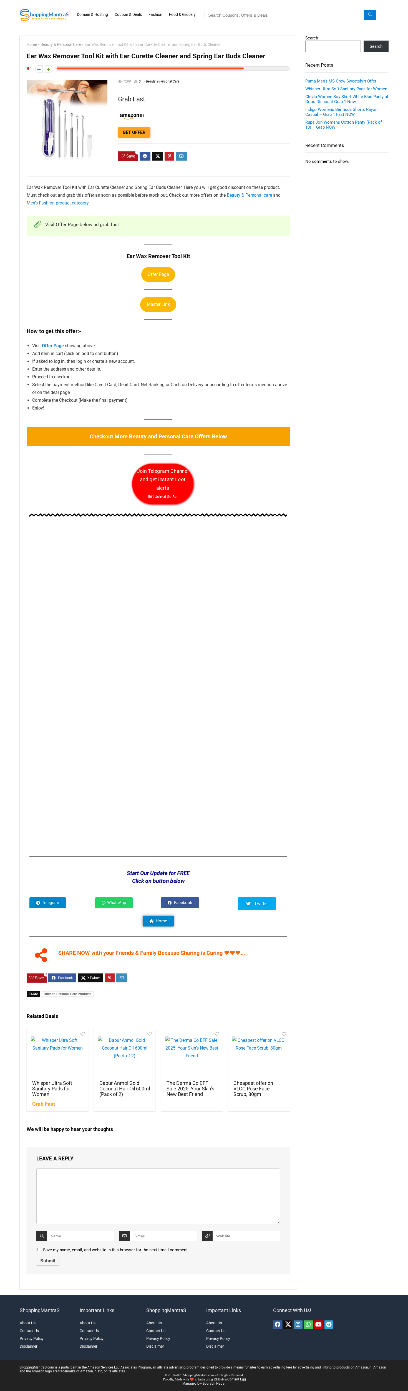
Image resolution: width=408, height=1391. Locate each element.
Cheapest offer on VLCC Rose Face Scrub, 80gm (253, 1088)
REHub (219, 1379)
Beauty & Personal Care (61, 44)
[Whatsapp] (308, 1324)
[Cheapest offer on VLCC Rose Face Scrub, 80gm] (258, 1054)
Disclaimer (28, 1346)
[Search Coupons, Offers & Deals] (370, 15)
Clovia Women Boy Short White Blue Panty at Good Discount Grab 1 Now (346, 99)
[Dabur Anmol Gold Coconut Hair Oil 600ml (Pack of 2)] (124, 1054)
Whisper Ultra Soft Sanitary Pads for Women (52, 1088)
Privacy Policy (32, 1338)
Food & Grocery (182, 14)
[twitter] (287, 1324)
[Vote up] (48, 69)
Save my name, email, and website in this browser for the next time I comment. (116, 1249)
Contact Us (29, 1330)
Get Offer (134, 132)
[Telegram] (328, 1324)
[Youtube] (318, 1324)
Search (311, 38)
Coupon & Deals (128, 14)
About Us (28, 1323)
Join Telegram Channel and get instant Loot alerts (163, 483)
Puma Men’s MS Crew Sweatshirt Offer (340, 81)
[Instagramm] (298, 1324)
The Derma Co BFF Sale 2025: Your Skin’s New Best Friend (190, 1088)
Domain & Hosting (92, 14)
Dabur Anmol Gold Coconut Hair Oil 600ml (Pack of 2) (124, 1088)
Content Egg (236, 1379)
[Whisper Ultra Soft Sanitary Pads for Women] (57, 1054)
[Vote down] (39, 69)
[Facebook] (277, 1324)
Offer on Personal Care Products (67, 994)
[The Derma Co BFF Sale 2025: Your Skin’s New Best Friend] (191, 1054)
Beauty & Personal (245, 195)
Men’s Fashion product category (58, 203)
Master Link (158, 304)
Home (32, 44)
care (268, 195)
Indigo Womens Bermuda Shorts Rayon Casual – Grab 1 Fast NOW (341, 112)
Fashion (155, 14)
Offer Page (158, 274)
